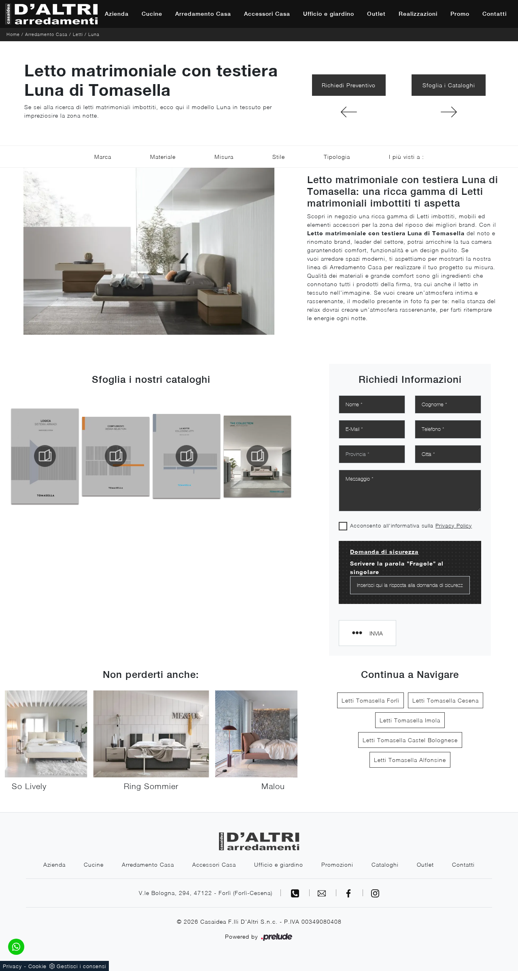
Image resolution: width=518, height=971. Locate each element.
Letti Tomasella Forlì (370, 700)
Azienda (117, 14)
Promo (459, 14)
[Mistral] (349, 112)
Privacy (12, 966)
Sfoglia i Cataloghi (448, 85)
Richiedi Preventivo (349, 85)
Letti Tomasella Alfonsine (410, 759)
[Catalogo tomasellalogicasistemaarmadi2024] (45, 456)
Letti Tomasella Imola (410, 720)
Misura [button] (224, 156)
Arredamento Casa (203, 14)
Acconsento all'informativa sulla (411, 525)
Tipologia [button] (337, 156)
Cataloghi (385, 864)
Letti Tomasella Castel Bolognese (410, 740)
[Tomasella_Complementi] (116, 456)
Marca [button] (102, 156)
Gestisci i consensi (81, 966)
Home (13, 34)
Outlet (376, 14)
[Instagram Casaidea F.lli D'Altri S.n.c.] (375, 892)
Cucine (152, 14)
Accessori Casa (267, 14)
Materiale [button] (163, 156)
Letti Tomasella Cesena (445, 700)
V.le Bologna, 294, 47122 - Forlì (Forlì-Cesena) (205, 892)
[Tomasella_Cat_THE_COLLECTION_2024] (257, 456)
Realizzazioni (418, 14)
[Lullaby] (448, 112)
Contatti (494, 14)
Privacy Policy (453, 525)
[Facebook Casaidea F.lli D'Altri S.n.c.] (349, 892)
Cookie (37, 966)
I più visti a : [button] (406, 156)
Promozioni (337, 864)
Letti (78, 34)
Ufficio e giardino (328, 14)
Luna (94, 34)
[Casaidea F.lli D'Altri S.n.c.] (51, 14)
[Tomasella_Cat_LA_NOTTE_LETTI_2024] (186, 456)
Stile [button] (278, 156)
